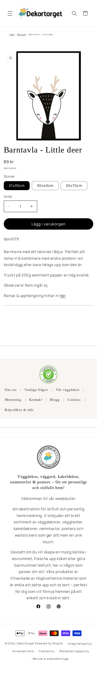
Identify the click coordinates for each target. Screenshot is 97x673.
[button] (9, 13)
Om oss (11, 389)
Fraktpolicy (47, 651)
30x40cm (45, 185)
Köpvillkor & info (19, 409)
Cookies (74, 399)
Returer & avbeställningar (51, 658)
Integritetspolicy (80, 643)
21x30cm (16, 185)
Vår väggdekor (68, 389)
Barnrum (21, 34)
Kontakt (35, 399)
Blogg (55, 399)
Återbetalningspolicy (74, 651)
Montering (13, 399)
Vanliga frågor (36, 389)
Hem (11, 34)
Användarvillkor (23, 651)
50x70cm (74, 185)
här (63, 295)
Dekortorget (25, 643)
